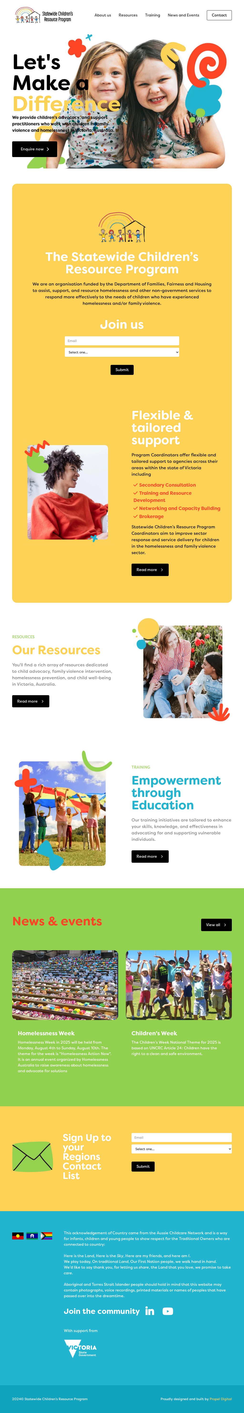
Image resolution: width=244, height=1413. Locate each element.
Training (152, 15)
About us (103, 15)
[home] (44, 15)
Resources (128, 15)
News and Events (183, 15)
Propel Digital (221, 1399)
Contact (219, 15)
